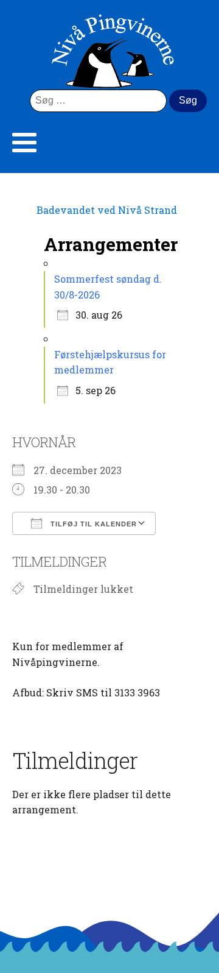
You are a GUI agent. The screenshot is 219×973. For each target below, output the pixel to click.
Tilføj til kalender (92, 524)
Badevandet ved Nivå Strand (106, 209)
